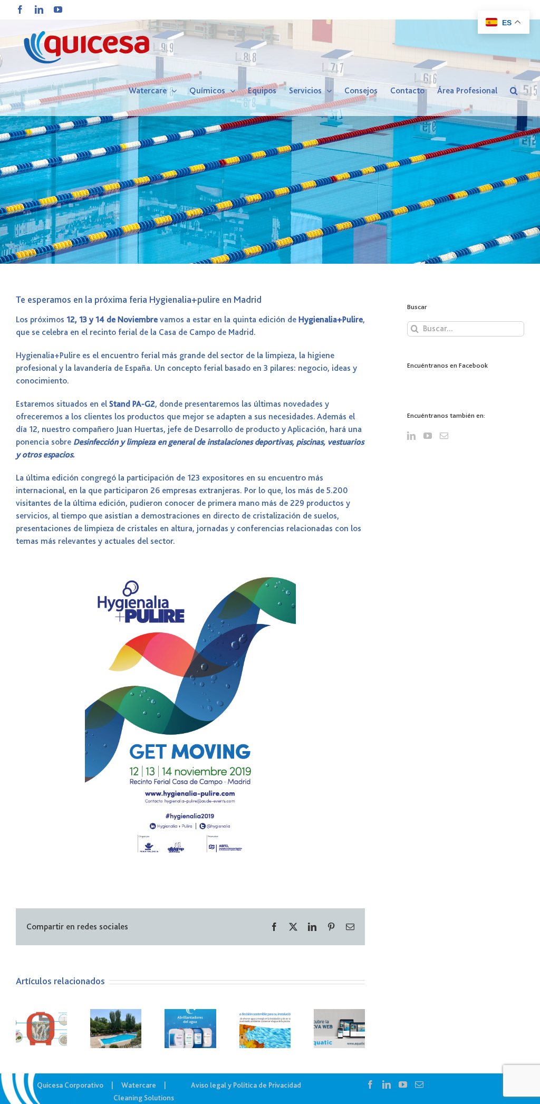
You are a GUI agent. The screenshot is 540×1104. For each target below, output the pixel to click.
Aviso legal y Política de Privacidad (246, 1085)
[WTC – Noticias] (270, 132)
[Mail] (444, 435)
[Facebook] (370, 1084)
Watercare (138, 1085)
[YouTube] (427, 435)
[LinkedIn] (411, 435)
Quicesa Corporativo (70, 1085)
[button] (514, 91)
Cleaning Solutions (143, 1097)
